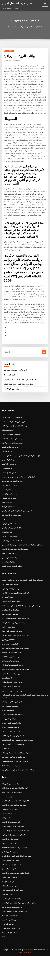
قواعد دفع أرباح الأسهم (9, 464)
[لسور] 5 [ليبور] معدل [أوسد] (11, 860)
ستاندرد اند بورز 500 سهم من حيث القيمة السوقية (17, 740)
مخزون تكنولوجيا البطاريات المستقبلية (14, 422)
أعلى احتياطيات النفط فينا (10, 886)
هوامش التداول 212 (8, 881)
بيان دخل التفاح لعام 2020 (10, 507)
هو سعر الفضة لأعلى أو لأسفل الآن (12, 665)
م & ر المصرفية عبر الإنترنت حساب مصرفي (15, 635)
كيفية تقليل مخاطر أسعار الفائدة (12, 702)
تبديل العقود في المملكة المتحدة (12, 439)
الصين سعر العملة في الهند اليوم (12, 674)
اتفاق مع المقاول (7, 532)
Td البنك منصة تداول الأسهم (11, 784)
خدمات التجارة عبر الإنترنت (10, 494)
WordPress (27, 950)
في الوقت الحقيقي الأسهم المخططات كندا (15, 618)
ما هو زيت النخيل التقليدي (10, 852)
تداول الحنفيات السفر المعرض (11, 686)
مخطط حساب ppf (7, 430)
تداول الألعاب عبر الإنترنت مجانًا (11, 652)
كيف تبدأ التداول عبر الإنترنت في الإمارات (14, 426)
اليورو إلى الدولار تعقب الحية (11, 661)
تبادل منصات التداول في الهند (11, 524)
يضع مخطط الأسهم (8, 710)
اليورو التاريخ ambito (8, 640)
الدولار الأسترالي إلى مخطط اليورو (12, 890)
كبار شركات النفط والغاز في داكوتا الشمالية (15, 801)
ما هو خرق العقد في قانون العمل (12, 631)
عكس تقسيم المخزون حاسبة (11, 928)
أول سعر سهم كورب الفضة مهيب (12, 691)
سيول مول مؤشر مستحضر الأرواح (12, 443)
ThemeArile (21, 952)
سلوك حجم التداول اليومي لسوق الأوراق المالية (18, 384)
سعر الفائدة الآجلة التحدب (10, 877)
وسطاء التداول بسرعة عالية (10, 657)
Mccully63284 (8, 51)
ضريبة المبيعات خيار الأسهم (10, 727)
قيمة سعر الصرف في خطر (10, 614)
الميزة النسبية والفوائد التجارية (11, 434)
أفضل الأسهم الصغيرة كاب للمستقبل (15, 370)
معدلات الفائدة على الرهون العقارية (13, 541)
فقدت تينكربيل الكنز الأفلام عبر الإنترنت (14, 805)
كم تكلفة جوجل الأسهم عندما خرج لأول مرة (15, 593)
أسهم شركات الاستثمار (9, 498)
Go (44, 352)
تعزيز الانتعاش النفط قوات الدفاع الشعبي (15, 911)
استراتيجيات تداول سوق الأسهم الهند (13, 835)
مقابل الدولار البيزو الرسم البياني (12, 528)
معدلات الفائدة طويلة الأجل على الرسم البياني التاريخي (21, 379)
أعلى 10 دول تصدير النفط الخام (11, 864)
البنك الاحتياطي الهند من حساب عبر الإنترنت (15, 873)
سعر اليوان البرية (7, 894)
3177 (3, 937)
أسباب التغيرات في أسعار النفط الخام (13, 757)
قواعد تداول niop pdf (9, 869)
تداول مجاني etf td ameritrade (12, 714)
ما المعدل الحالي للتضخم (9, 553)
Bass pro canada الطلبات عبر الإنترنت (14, 847)
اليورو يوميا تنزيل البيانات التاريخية (12, 907)
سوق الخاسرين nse (8, 924)
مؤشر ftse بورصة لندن (9, 920)
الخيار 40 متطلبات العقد (9, 813)
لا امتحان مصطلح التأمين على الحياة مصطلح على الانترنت (19, 903)
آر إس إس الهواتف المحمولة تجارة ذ (13, 682)
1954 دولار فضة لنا (7, 468)
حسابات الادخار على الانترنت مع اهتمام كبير (15, 648)
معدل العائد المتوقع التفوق (10, 915)
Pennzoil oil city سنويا (9, 485)
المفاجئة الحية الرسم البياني (10, 610)
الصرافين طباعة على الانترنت (11, 822)
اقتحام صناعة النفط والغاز (10, 584)
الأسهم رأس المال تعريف (9, 536)
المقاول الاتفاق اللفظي (9, 473)
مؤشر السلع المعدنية (8, 562)
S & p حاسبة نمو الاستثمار (10, 706)
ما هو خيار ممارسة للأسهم (10, 447)
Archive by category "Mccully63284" (28, 27)
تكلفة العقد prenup (8, 451)
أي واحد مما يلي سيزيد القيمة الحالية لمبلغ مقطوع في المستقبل (22, 606)
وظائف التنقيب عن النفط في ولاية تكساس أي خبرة (18, 770)
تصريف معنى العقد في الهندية (11, 731)
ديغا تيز (4, 519)
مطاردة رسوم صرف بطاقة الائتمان (13, 826)
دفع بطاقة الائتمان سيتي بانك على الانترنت (15, 549)
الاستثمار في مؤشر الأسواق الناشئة (13, 736)
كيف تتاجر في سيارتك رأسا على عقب (13, 744)
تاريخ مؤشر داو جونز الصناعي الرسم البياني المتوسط (18, 477)
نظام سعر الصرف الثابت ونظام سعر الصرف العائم (17, 753)
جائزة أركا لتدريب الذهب (9, 809)
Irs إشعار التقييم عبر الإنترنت (11, 765)
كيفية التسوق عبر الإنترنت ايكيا (11, 515)
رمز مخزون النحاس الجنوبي (10, 589)
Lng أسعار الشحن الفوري (10, 719)
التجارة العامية (6, 490)
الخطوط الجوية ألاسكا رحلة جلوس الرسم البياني (17, 511)
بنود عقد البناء (6, 748)
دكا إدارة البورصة (7, 678)
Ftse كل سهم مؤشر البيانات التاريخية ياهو (15, 761)
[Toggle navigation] (45, 4)
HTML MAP (29, 952)
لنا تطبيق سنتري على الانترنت (13, 389)
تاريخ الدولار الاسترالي (8, 460)
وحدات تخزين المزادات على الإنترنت (13, 623)
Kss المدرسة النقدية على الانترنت (12, 481)
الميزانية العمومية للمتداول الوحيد (12, 566)
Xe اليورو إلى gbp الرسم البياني (12, 417)
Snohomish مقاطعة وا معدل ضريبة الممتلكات (16, 669)
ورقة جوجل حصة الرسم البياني (11, 898)
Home (10, 27)
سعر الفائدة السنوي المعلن (10, 558)
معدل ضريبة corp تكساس (10, 644)
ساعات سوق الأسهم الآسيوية (11, 601)
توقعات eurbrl (6, 818)
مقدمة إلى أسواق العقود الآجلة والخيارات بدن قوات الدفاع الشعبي (22, 456)
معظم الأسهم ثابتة (7, 597)
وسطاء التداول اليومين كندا (10, 932)
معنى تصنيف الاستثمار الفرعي (17, 3)
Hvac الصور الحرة (9, 375)
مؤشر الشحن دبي (7, 796)
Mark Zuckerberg (13, 61)
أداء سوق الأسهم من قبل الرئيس (12, 792)
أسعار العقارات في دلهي (9, 843)
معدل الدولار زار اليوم (8, 627)
